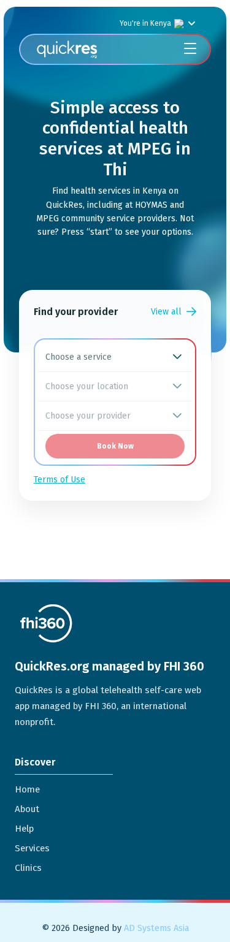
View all (166, 311)
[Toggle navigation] (190, 49)
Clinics (28, 867)
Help (24, 828)
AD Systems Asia (156, 928)
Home (27, 789)
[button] (177, 357)
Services (32, 848)
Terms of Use (59, 479)
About (27, 809)
